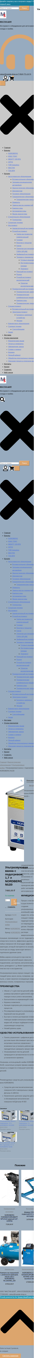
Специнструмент (14, 306)
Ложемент (24, 269)
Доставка (7, 335)
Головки (19, 240)
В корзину (15, 902)
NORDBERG (13, 153)
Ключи (18, 246)
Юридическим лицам (16, 341)
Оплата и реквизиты (16, 344)
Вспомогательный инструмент (23, 309)
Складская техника (15, 222)
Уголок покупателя (11, 338)
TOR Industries (13, 165)
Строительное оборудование (19, 217)
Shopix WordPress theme (27, 1297)
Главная (7, 147)
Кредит (6, 367)
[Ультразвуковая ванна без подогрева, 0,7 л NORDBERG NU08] (8, 1137)
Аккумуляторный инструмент (23, 228)
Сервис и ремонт (14, 349)
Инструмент (12, 225)
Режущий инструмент (24, 272)
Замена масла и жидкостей (22, 205)
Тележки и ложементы (24, 257)
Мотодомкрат (30, 1209)
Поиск (24, 8)
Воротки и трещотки (24, 243)
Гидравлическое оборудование (24, 197)
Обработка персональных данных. (21, 358)
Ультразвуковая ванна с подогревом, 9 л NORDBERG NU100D (27, 1123)
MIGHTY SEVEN (14, 159)
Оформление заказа (16, 346)
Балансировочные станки (30, 1269)
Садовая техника (14, 326)
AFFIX (10, 162)
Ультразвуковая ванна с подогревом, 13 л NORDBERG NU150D (8, 1123)
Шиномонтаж (17, 191)
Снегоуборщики (18, 329)
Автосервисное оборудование (19, 176)
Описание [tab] (30, 780)
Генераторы (17, 220)
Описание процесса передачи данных (22, 361)
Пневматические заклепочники (28, 292)
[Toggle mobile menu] (2, 83)
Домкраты (16, 202)
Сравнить (7, 370)
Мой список (8, 372)
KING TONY (12, 156)
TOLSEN (11, 171)
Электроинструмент (19, 312)
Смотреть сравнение (10, 1356)
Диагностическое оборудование (24, 188)
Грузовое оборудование (21, 194)
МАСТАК (11, 168)
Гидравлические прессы (25, 199)
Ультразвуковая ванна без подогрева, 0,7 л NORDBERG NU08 (7, 1145)
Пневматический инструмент (23, 289)
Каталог (7, 174)
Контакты (7, 364)
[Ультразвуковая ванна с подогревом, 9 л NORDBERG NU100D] (27, 1115)
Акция (10, 332)
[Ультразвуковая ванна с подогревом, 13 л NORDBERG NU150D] (8, 1115)
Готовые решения (27, 260)
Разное (19, 274)
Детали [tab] (32, 785)
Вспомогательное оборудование (24, 179)
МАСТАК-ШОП (6, 22)
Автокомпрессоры (19, 211)
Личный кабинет (14, 355)
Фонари (19, 321)
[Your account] (5, 78)
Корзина (11, 352)
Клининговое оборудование (18, 323)
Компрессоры (17, 208)
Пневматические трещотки (26, 303)
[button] (21, 780)
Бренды (7, 150)
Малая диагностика (19, 214)
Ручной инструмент (19, 231)
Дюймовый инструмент (25, 254)
